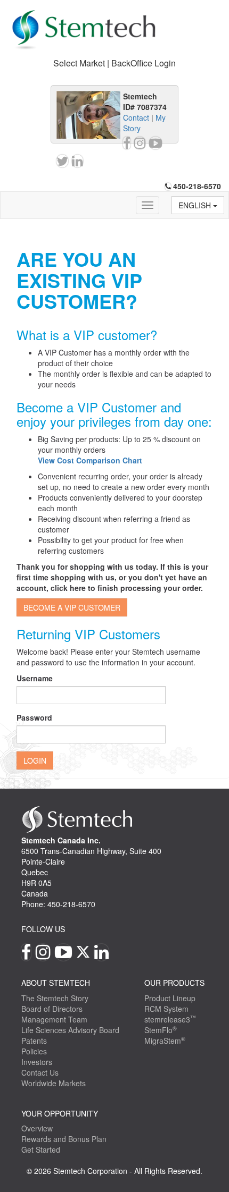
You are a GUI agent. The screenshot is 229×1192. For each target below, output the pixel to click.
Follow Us (43, 929)
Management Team (54, 1019)
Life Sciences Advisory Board (70, 1030)
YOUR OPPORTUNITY (59, 1113)
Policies (34, 1051)
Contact (136, 117)
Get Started (40, 1149)
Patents (34, 1040)
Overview (37, 1128)
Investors (36, 1061)
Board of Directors (52, 1008)
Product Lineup (169, 998)
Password (34, 717)
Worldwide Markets (53, 1083)
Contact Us (40, 1072)
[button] (90, 460)
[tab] (114, 63)
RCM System (166, 1008)
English (195, 205)
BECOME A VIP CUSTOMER (71, 607)
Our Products (174, 982)
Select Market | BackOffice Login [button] (114, 63)
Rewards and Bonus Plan (64, 1139)
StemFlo (160, 1030)
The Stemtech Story (54, 998)
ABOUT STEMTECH (55, 982)
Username (35, 678)
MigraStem (164, 1040)
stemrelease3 (170, 1019)
